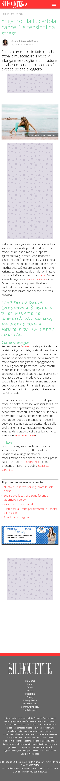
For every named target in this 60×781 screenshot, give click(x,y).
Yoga (21, 13)
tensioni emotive (24, 435)
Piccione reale (32, 462)
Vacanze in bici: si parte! (18, 504)
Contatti (30, 690)
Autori (30, 684)
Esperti (30, 687)
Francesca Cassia (36, 279)
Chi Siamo (30, 680)
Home (5, 13)
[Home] (18, 4)
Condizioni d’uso (30, 703)
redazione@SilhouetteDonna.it (23, 768)
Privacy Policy (30, 700)
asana (25, 346)
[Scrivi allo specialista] (30, 535)
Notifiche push (30, 710)
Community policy (30, 706)
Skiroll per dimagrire (16, 517)
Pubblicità (30, 693)
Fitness (13, 13)
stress (41, 275)
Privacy (30, 697)
